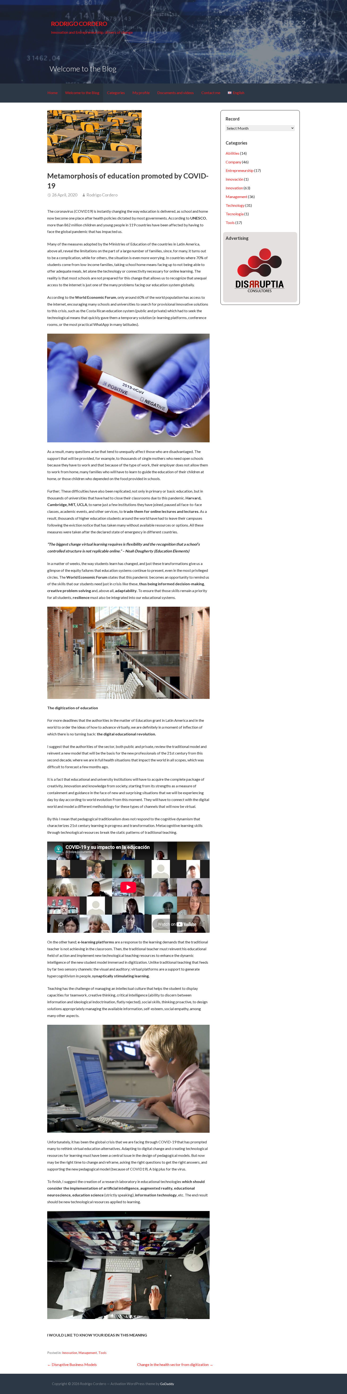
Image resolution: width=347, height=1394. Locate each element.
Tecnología (235, 214)
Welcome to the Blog (82, 92)
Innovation (69, 1353)
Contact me (210, 92)
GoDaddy (167, 1384)
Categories (116, 92)
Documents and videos (175, 92)
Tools (102, 1353)
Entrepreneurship (240, 170)
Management (88, 1353)
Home (52, 92)
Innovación (234, 179)
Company (233, 162)
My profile (141, 92)
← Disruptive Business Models (72, 1364)
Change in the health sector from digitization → (175, 1364)
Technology (235, 205)
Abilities (232, 153)
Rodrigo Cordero (79, 23)
